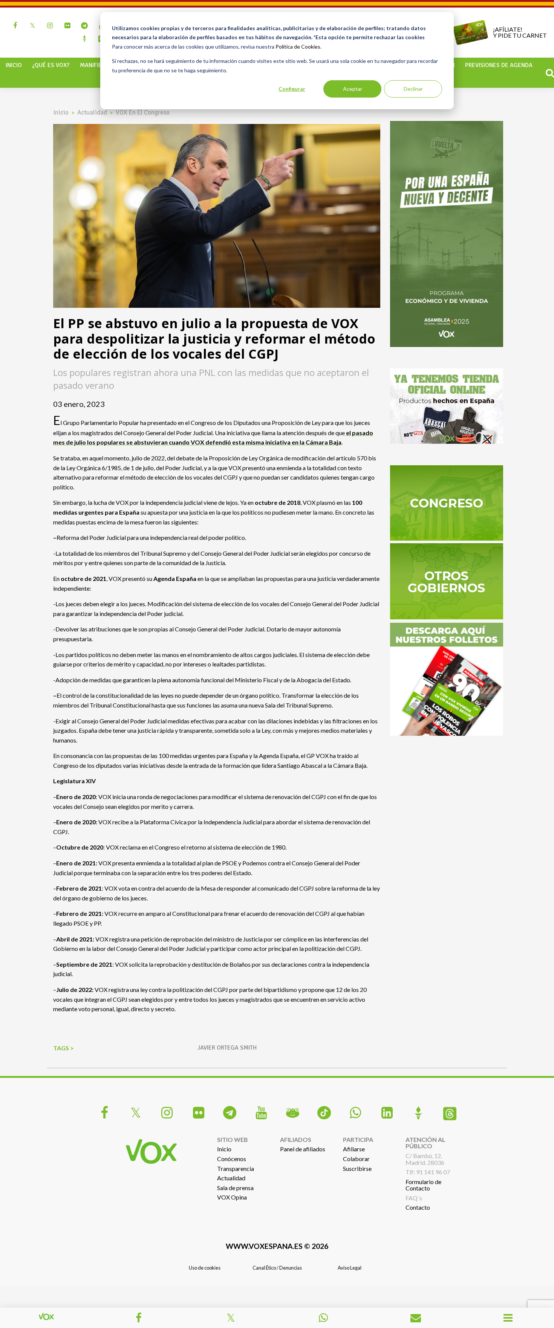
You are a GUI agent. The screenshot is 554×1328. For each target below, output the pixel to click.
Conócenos (231, 1158)
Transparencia (235, 1168)
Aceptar (352, 89)
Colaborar (356, 1158)
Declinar (413, 89)
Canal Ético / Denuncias (277, 1268)
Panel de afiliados (302, 1148)
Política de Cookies (297, 46)
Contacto (418, 1207)
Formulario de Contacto (423, 1185)
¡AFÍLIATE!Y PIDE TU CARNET (520, 32)
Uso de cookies (204, 1268)
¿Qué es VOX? (50, 65)
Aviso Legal (349, 1268)
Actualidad (92, 112)
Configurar (292, 89)
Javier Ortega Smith (227, 1047)
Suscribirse (357, 1168)
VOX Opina (232, 1197)
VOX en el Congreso (143, 112)
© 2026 (277, 1246)
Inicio (14, 65)
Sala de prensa (235, 1187)
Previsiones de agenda (499, 65)
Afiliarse (354, 1148)
